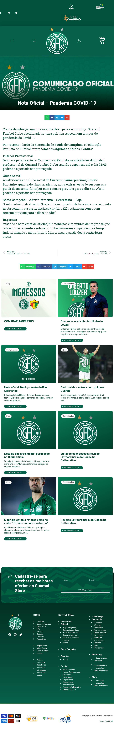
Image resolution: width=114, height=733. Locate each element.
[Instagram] (15, 634)
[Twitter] (20, 634)
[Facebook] (9, 634)
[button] (46, 117)
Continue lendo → (15, 329)
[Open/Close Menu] (12, 40)
